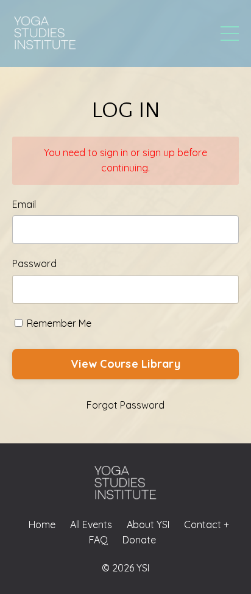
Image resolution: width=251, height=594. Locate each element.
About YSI (148, 524)
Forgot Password (125, 405)
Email (24, 204)
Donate (139, 540)
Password (34, 263)
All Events (91, 524)
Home (42, 524)
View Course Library (125, 364)
